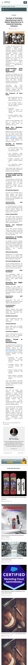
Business (14, 15)
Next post (21, 453)
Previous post (8, 453)
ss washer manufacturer (11, 422)
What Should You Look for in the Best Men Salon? (13, 633)
